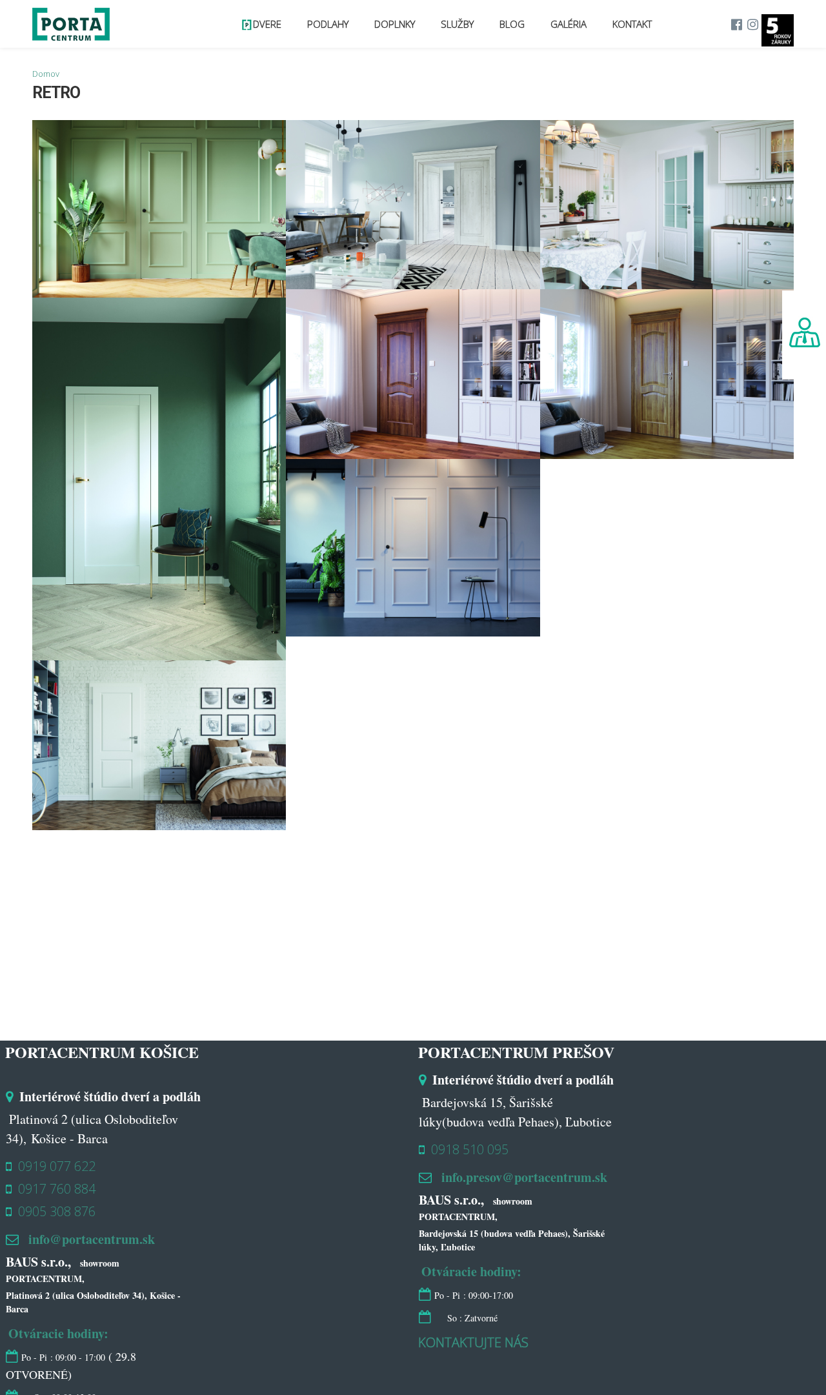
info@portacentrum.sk (91, 1239)
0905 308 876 (57, 1211)
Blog (544, 23)
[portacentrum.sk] (71, 33)
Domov (45, 73)
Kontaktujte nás (473, 1342)
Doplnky (452, 23)
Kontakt (638, 23)
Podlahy (398, 23)
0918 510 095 (470, 1149)
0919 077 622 (57, 1166)
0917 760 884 (57, 1188)
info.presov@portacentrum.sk (524, 1177)
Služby (502, 23)
